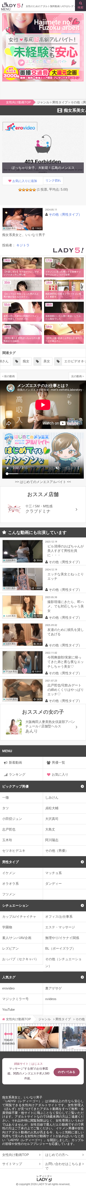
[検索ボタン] (80, 5)
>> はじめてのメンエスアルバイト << (43, 482)
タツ (5, 808)
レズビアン (10, 948)
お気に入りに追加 (24, 181)
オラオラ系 (10, 883)
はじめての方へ (56, 1155)
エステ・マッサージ (60, 927)
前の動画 (9, 376)
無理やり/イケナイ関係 (62, 938)
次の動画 (76, 376)
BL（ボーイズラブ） (60, 948)
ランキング (17, 774)
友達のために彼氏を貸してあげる (65, 632)
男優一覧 (58, 762)
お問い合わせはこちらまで (63, 1166)
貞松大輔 (51, 808)
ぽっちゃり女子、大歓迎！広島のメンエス (43, 168)
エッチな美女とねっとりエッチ (65, 576)
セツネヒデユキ (13, 850)
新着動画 (15, 762)
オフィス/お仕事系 (59, 916)
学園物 (7, 927)
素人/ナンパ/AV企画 (16, 938)
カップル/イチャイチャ (19, 916)
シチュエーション (15, 905)
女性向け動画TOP (15, 1155)
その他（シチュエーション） (63, 962)
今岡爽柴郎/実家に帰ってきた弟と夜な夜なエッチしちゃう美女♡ (65, 661)
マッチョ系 (53, 873)
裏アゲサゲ (53, 988)
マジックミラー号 (15, 999)
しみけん (51, 797)
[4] (30, 189)
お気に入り (60, 774)
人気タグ (8, 977)
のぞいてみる (66, 1072)
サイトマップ (12, 1164)
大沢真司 (51, 819)
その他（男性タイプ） (65, 214)
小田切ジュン (12, 819)
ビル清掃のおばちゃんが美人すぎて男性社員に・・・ (65, 550)
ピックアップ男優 (15, 786)
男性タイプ (10, 862)
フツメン (8, 894)
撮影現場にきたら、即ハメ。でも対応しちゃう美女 (65, 606)
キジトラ (23, 245)
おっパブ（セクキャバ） (20, 959)
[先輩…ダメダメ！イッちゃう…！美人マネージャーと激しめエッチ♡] (38, 1037)
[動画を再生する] (23, 219)
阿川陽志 (51, 840)
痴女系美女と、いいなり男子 (22, 1097)
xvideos (50, 999)
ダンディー (53, 883)
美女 (46, 361)
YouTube (8, 1009)
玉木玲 (7, 840)
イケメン (8, 873)
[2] (23, 189)
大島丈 (50, 829)
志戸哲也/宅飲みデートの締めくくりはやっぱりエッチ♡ (65, 689)
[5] (34, 189)
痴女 (26, 361)
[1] (20, 189)
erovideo (8, 988)
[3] (27, 189)
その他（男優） (56, 850)
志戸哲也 (8, 829)
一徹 (5, 797)
